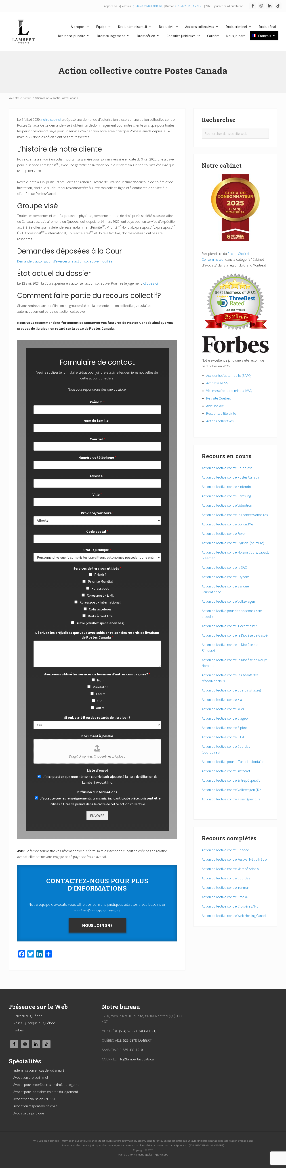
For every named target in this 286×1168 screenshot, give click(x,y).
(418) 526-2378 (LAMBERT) (134, 1040)
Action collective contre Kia (222, 699)
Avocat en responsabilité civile (35, 1106)
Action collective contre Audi (223, 709)
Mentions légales (143, 1154)
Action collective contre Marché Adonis (230, 868)
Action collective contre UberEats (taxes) (232, 690)
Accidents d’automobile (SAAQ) (229, 375)
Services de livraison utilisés (97, 568)
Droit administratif (132, 26)
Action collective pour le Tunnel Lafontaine (233, 761)
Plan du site (125, 1154)
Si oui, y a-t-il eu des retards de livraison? (97, 717)
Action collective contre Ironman (226, 887)
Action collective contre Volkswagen (229, 601)
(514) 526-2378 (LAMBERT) (148, 6)
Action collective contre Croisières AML (230, 906)
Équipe (101, 26)
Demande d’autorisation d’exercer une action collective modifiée (65, 261)
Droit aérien (146, 35)
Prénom (97, 402)
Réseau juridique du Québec (34, 1023)
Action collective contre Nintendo (226, 486)
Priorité (100, 574)
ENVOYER (97, 815)
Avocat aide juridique (28, 1113)
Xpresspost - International (100, 602)
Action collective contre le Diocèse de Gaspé (235, 635)
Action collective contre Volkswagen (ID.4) (232, 789)
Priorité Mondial (100, 581)
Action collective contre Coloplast (227, 468)
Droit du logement (111, 35)
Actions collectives (199, 26)
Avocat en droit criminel (30, 1077)
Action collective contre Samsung (226, 496)
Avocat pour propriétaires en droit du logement (47, 1084)
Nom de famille (97, 420)
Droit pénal (267, 26)
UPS (100, 701)
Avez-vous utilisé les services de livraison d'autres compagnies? (97, 674)
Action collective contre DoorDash (227, 878)
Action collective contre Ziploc (225, 727)
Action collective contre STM (223, 737)
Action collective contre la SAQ (224, 567)
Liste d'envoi (97, 770)
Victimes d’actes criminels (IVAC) (229, 390)
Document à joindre (97, 736)
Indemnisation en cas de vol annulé (39, 1070)
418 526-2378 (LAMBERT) (189, 6)
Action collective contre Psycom (225, 577)
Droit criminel (236, 26)
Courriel (97, 439)
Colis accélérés (100, 609)
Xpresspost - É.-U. (100, 595)
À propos (77, 26)
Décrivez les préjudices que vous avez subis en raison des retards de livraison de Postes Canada (97, 634)
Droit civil (166, 26)
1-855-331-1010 (131, 1049)
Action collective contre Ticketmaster (229, 626)
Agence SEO (161, 1154)
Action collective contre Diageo (225, 718)
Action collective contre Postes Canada (230, 477)
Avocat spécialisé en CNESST (34, 1099)
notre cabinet (51, 119)
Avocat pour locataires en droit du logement (45, 1091)
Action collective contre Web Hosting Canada (234, 915)
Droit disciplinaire (71, 35)
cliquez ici (150, 283)
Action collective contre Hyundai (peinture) (233, 543)
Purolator (100, 687)
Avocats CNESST (218, 383)
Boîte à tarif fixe (100, 616)
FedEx (100, 694)
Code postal (97, 531)
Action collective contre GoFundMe (227, 524)
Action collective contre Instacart (226, 771)
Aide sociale (215, 406)
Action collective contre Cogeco (226, 850)
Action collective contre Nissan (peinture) (231, 799)
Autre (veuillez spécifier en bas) (100, 623)
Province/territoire (97, 513)
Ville (97, 494)
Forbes (18, 1030)
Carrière (213, 35)
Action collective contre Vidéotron (227, 505)
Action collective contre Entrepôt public (231, 780)
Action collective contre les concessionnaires (235, 514)
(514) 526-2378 (197, 1145)
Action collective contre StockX (225, 897)
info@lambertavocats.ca (136, 1059)
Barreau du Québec (27, 1016)
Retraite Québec (218, 398)
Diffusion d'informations (97, 792)
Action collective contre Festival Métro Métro (234, 859)
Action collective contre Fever (224, 533)
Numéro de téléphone (97, 457)
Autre (100, 708)
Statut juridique (97, 550)
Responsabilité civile (221, 413)
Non (100, 680)
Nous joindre (235, 35)
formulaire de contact (152, 1145)
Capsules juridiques (181, 35)
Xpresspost (100, 588)
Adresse (97, 476)
